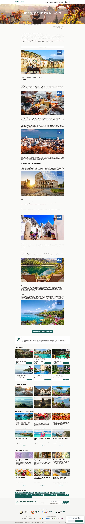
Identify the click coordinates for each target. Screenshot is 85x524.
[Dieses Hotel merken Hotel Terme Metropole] (34, 349)
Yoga (59, 2)
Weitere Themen (67, 2)
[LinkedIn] (63, 522)
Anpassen (71, 520)
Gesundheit (56, 2)
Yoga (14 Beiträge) (31, 492)
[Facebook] (65, 522)
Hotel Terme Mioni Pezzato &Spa (60, 358)
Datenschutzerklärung (64, 503)
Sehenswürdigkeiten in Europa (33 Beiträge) (57, 492)
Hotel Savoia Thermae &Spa (39, 375)
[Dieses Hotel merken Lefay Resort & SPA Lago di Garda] (16, 366)
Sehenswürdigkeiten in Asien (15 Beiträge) (42, 492)
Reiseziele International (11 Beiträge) (50, 494)
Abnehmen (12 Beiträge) (39, 494)
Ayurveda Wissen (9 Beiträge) (29, 494)
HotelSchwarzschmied (21, 358)
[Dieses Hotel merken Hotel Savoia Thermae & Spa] (34, 366)
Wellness (51, 2)
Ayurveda (46, 2)
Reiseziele (44, 47)
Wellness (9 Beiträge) (19, 494)
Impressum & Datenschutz (27, 522)
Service (33, 522)
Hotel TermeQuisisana (57, 375)
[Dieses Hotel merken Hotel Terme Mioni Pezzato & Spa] (53, 349)
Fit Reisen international (40, 522)
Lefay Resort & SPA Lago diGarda (22, 375)
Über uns (35, 522)
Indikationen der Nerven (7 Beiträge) (63, 494)
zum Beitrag (24, 428)
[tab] (22, 373)
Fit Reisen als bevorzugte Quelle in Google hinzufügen (42, 331)
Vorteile (40, 47)
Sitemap (45, 522)
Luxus (62, 2)
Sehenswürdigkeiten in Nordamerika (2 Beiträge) (23, 496)
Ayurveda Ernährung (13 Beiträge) (21, 492)
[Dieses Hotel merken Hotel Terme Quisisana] (53, 366)
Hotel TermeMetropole (39, 358)
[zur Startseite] (19, 1)
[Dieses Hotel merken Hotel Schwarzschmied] (16, 349)
